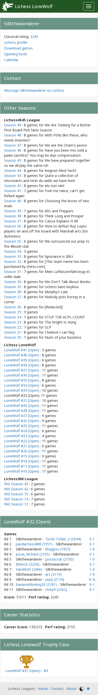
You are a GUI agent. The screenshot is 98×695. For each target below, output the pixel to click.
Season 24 (12, 317)
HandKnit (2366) (29, 569)
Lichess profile (15, 42)
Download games (18, 48)
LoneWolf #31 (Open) (21, 400)
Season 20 (12, 337)
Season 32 (12, 261)
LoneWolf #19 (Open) (21, 456)
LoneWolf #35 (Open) (21, 380)
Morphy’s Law (56, 291)
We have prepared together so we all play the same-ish (47, 163)
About (72, 688)
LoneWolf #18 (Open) (21, 461)
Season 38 (12, 216)
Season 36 (12, 226)
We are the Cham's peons (66, 145)
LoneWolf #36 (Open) (21, 375)
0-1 (92, 539)
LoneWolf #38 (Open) (21, 365)
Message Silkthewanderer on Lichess (34, 90)
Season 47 (12, 145)
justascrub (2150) (59, 559)
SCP (48, 327)
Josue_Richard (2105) (33, 554)
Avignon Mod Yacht (60, 170)
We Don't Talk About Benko (67, 281)
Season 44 (12, 170)
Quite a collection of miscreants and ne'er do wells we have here (41, 178)
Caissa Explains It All (61, 221)
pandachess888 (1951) (35, 544)
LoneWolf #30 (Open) (21, 405)
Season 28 (12, 291)
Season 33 (12, 256)
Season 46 (12, 150)
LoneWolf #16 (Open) (21, 471)
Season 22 (12, 327)
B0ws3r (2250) (28, 564)
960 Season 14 (16, 499)
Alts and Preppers (59, 211)
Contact (57, 688)
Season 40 (12, 200)
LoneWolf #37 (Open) (21, 370)
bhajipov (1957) (57, 549)
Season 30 (12, 281)
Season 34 (12, 251)
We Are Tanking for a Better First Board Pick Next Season (47, 127)
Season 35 (12, 241)
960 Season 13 (16, 504)
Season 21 (12, 332)
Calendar (11, 59)
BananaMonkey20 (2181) (37, 584)
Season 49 (12, 125)
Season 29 (12, 286)
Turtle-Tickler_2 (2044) (63, 539)
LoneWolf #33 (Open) (21, 390)
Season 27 (12, 296)
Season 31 (12, 271)
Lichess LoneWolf (34, 6)
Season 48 (12, 135)
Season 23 (12, 322)
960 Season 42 (16, 489)
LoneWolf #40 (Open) (21, 355)
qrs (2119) (53, 574)
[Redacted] (54, 307)
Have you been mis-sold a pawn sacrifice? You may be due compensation (45, 153)
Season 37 (12, 221)
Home (43, 688)
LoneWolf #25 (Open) (21, 425)
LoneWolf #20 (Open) (21, 451)
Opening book (15, 54)
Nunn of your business (63, 337)
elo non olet (55, 185)
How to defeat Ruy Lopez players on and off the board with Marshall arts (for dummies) (46, 231)
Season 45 (12, 160)
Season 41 (12, 190)
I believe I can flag (59, 332)
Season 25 (12, 312)
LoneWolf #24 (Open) (21, 430)
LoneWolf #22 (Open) (21, 440)
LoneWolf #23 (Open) (21, 435)
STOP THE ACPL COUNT (65, 317)
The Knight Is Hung (60, 322)
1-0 (92, 549)
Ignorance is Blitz (59, 256)
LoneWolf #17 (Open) (21, 466)
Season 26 (12, 307)
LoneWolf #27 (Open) (21, 415)
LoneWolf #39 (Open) (21, 360)
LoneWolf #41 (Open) (21, 350)
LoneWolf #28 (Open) (21, 410)
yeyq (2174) (54, 579)
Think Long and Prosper (64, 216)
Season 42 (12, 185)
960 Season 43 (16, 483)
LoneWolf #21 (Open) (21, 446)
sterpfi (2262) (56, 589)
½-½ (92, 579)
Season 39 (12, 211)
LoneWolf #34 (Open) (21, 385)
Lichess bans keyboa (61, 286)
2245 (34, 36)
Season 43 (12, 175)
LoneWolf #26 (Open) (21, 420)
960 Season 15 (16, 494)
